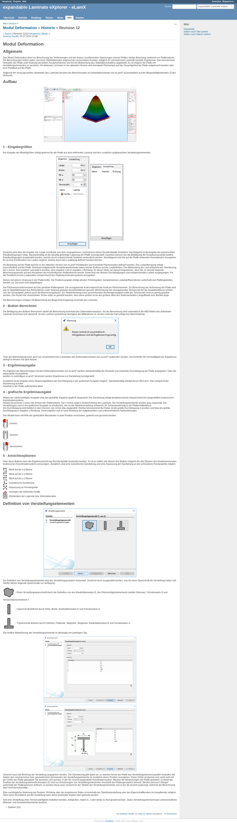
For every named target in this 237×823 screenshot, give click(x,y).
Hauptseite (7, 1)
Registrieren (228, 1)
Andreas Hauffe (11, 36)
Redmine (109, 821)
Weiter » (46, 33)
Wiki (69, 17)
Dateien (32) (14, 807)
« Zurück (7, 33)
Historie (48, 28)
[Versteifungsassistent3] (90, 737)
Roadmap (36, 17)
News (60, 17)
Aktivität (22, 17)
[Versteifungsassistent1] (90, 542)
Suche (168, 6)
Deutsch (12, 23)
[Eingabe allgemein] (73, 202)
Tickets (49, 17)
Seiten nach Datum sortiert (197, 34)
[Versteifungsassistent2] (90, 669)
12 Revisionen (170, 814)
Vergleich (34, 33)
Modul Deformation (20, 28)
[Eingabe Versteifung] (107, 202)
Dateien (80, 17)
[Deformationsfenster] (90, 114)
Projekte (17, 1)
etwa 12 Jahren (145, 814)
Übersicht (9, 17)
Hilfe (24, 1)
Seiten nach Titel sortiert (196, 31)
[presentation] (170, 73)
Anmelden (216, 1)
